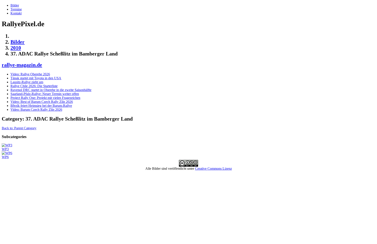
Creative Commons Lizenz (213, 168)
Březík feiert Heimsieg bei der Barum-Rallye (41, 105)
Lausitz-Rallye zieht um (26, 82)
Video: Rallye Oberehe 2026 (30, 74)
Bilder (14, 5)
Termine (16, 9)
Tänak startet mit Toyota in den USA (35, 78)
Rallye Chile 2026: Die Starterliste (34, 86)
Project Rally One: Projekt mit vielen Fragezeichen (45, 98)
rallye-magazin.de (22, 65)
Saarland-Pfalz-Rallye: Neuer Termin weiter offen (44, 94)
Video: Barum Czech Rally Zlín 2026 (36, 109)
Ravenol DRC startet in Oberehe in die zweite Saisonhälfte (50, 90)
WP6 (5, 157)
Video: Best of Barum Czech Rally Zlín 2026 (41, 102)
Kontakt (16, 13)
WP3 (5, 149)
